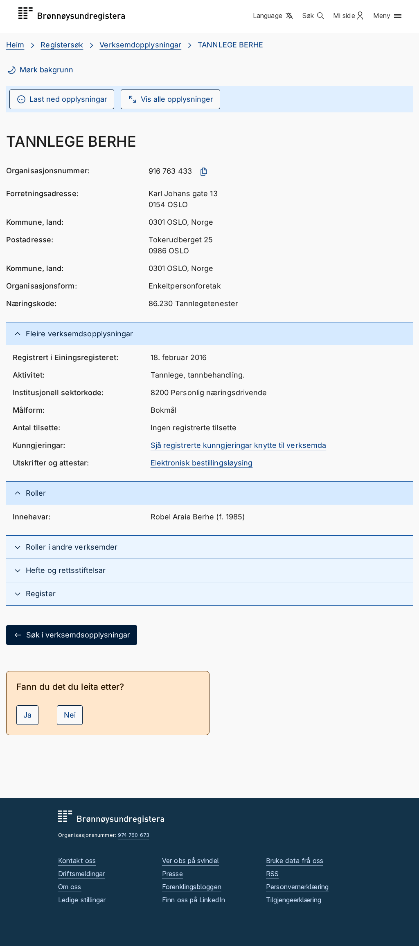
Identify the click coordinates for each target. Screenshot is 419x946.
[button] (273, 16)
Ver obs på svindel (190, 861)
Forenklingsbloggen (191, 887)
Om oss (69, 887)
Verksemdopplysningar (140, 44)
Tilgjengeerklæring (293, 900)
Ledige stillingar (82, 900)
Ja (27, 715)
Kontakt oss (77, 861)
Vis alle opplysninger (177, 99)
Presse (172, 874)
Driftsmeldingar (81, 874)
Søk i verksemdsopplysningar (78, 635)
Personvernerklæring (297, 887)
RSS (272, 874)
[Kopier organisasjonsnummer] (204, 171)
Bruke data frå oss (294, 861)
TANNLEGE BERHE (230, 44)
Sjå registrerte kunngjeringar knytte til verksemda (239, 445)
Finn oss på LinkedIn (193, 900)
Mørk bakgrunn (46, 69)
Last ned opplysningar (68, 99)
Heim (15, 44)
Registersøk (62, 44)
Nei (70, 715)
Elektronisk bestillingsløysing (202, 462)
